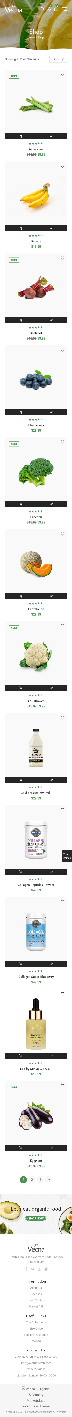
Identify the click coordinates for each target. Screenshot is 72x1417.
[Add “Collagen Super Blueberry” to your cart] (20, 964)
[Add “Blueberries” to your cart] (20, 412)
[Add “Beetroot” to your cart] (20, 320)
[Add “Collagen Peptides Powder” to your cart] (20, 872)
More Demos (67, 856)
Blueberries (36, 424)
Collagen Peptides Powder (36, 884)
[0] (49, 9)
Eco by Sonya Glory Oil (36, 1068)
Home (32, 37)
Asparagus (36, 148)
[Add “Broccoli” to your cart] (20, 504)
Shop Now (36, 1218)
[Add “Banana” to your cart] (20, 228)
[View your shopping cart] (56, 9)
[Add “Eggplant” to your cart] (20, 1148)
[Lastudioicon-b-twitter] (33, 1269)
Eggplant (36, 1160)
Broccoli (36, 516)
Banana (36, 240)
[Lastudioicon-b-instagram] (39, 1269)
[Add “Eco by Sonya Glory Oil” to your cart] (20, 1056)
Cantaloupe (36, 608)
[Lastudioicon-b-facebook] (26, 1269)
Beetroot (36, 332)
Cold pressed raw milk (36, 792)
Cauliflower (36, 700)
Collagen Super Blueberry (36, 976)
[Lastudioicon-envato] (46, 1269)
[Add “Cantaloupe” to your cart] (20, 596)
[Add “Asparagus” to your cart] (20, 136)
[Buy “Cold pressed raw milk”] (20, 780)
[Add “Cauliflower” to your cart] (20, 688)
